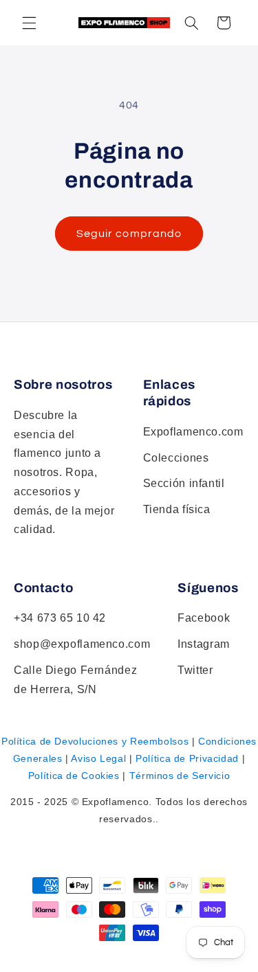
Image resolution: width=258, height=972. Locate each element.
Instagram (204, 644)
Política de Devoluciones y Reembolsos (95, 741)
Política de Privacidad (187, 758)
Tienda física (177, 509)
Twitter (195, 670)
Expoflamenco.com (193, 432)
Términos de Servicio (179, 775)
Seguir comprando (129, 233)
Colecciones (176, 458)
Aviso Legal (98, 758)
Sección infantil (184, 483)
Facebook (204, 618)
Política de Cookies (74, 775)
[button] (191, 22)
